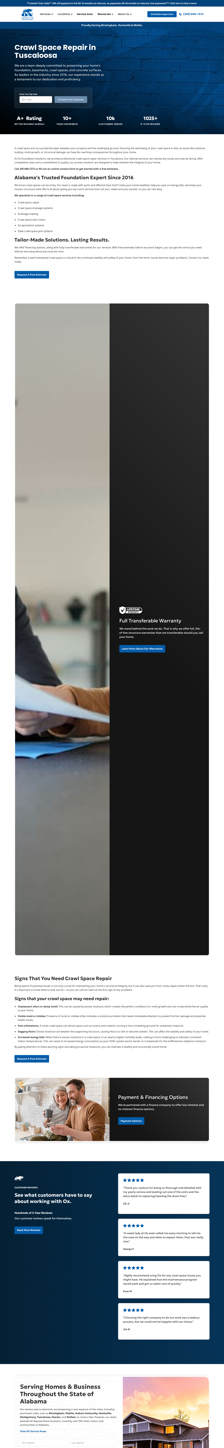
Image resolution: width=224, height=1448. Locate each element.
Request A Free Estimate (31, 274)
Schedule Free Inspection (71, 99)
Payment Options (131, 1120)
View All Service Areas (33, 1431)
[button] (46, 14)
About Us (123, 14)
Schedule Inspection (162, 14)
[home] (27, 14)
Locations (64, 14)
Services (45, 14)
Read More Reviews (28, 1230)
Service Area (85, 14)
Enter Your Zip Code (28, 94)
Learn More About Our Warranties (142, 648)
